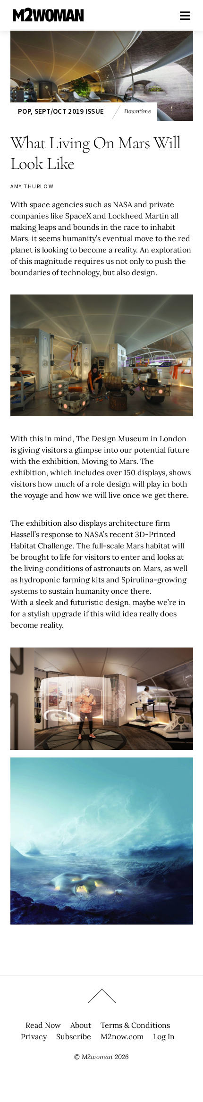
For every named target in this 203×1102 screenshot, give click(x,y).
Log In (164, 1036)
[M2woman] (48, 17)
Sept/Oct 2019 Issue (69, 111)
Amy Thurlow (32, 186)
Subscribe (73, 1036)
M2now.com (122, 1036)
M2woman (97, 1056)
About (80, 1025)
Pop (24, 111)
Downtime (137, 111)
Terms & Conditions (135, 1025)
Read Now (43, 1025)
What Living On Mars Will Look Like (95, 153)
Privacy (34, 1036)
